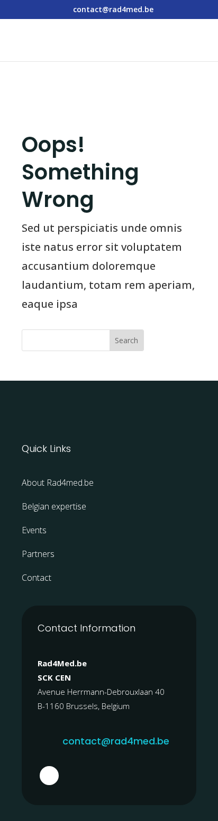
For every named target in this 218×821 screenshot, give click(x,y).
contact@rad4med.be (115, 741)
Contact (36, 577)
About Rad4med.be (58, 482)
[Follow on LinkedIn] (49, 775)
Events (34, 530)
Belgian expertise (54, 506)
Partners (38, 554)
